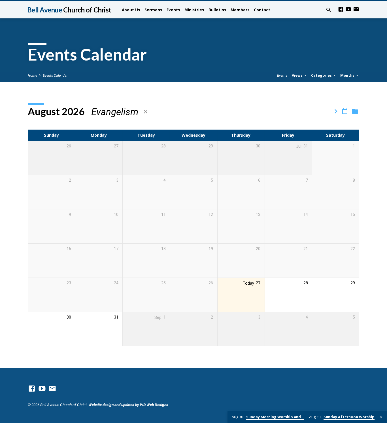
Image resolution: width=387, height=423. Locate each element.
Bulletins (217, 9)
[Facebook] (341, 9)
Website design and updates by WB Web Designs (128, 404)
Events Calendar (55, 75)
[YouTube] (348, 9)
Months (347, 75)
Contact (262, 9)
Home (32, 75)
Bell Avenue (69, 10)
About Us (131, 9)
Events (173, 9)
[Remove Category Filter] (146, 111)
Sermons (153, 9)
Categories (322, 75)
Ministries (194, 9)
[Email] (356, 9)
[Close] (381, 417)
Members (240, 9)
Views (297, 75)
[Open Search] (329, 10)
